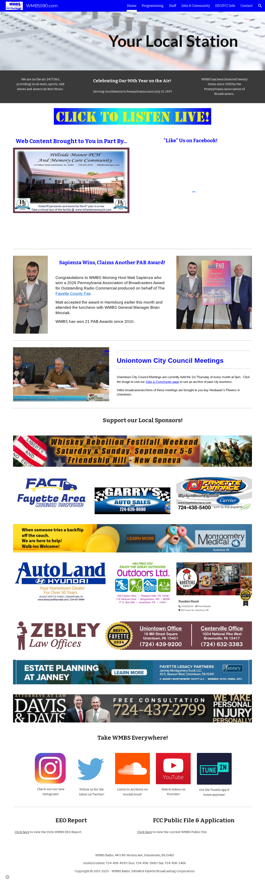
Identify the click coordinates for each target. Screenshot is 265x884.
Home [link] (131, 6)
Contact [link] (247, 6)
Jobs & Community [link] (196, 6)
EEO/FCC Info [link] (225, 6)
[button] (260, 6)
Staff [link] (172, 6)
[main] (173, 41)
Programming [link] (153, 6)
